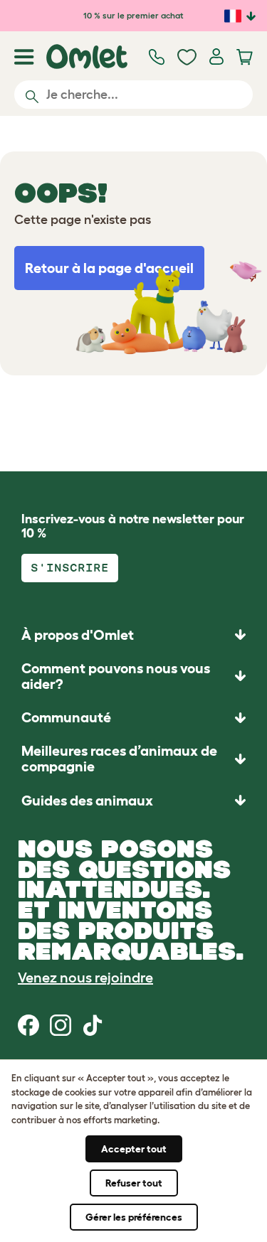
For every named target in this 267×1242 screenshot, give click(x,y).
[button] (133, 800)
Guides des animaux (87, 800)
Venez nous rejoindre (85, 977)
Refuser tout (133, 1183)
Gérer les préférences (133, 1217)
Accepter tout (134, 1149)
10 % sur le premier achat (133, 15)
